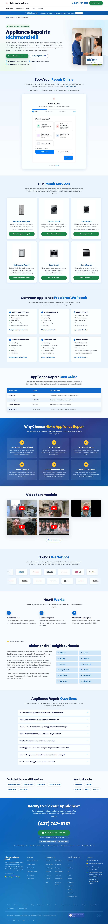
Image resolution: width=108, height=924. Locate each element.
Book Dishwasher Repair (21, 278)
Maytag (70, 878)
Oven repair (12, 789)
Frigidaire (70, 886)
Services (9, 8)
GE (68, 871)
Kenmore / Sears (72, 896)
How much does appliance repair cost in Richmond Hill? (41, 713)
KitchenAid (71, 882)
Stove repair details (80, 357)
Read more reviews (54, 540)
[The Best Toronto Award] (99, 915)
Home (7, 17)
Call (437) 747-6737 (39, 56)
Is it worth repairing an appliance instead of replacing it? (42, 755)
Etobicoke (58, 864)
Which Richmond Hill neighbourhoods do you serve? (40, 734)
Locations (19, 8)
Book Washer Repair (54, 234)
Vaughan (89, 784)
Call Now (79, 13)
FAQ (34, 8)
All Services (76, 905)
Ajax (47, 882)
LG (68, 864)
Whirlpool (70, 868)
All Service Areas (58, 883)
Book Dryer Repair (86, 234)
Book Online (25, 905)
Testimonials (40, 905)
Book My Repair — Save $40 (55, 833)
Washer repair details (49, 330)
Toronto (48, 860)
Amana (70, 889)
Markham (78, 789)
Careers (84, 905)
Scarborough (49, 864)
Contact (40, 8)
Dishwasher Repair (22, 265)
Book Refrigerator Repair (21, 234)
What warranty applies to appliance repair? (37, 762)
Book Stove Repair (86, 278)
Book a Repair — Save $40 (17, 56)
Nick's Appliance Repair (12, 858)
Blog (56, 905)
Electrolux (70, 893)
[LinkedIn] (33, 920)
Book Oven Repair (54, 278)
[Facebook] (9, 920)
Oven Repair (54, 265)
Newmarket (58, 878)
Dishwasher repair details (18, 357)
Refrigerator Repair (21, 221)
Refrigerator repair (14, 784)
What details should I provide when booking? (37, 741)
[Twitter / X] (19, 920)
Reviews (49, 905)
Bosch (69, 875)
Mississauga (49, 868)
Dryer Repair (86, 221)
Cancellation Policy (22, 908)
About (28, 8)
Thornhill (96, 789)
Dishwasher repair (54, 784)
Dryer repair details (80, 330)
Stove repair (24, 789)
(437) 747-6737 (81, 3)
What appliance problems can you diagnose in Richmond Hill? (44, 748)
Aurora (87, 789)
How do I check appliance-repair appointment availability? (43, 727)
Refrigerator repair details (18, 330)
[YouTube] (23, 920)
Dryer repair (41, 784)
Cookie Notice (10, 908)
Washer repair (28, 784)
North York (78, 784)
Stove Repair (86, 265)
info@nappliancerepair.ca (96, 863)
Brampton (58, 868)
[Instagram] (14, 920)
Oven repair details (48, 357)
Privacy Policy (93, 905)
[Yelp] (28, 920)
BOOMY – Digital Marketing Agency (47, 915)
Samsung (70, 860)
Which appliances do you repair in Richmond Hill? (39, 720)
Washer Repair (54, 221)
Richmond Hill (59, 871)
